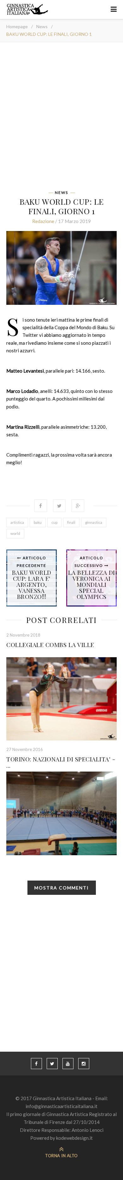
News (42, 26)
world (15, 533)
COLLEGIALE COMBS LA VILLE (50, 644)
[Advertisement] (61, 118)
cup (54, 522)
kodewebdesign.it (74, 1138)
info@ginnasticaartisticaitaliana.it (61, 1106)
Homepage (17, 26)
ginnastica (93, 522)
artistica (17, 522)
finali (71, 522)
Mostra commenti (61, 887)
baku (38, 522)
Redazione (43, 221)
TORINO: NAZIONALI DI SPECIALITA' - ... (60, 762)
